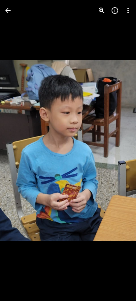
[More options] (128, 10)
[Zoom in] (101, 10)
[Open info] (114, 10)
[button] (18, 150)
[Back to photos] (8, 10)
